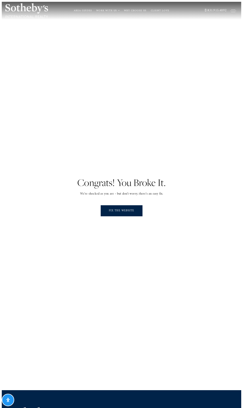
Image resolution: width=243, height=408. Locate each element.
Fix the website (121, 210)
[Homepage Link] (26, 10)
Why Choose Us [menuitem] (135, 10)
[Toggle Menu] (233, 10)
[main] (121, 196)
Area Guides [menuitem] (83, 10)
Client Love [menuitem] (160, 10)
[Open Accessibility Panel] (8, 400)
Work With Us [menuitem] (107, 10)
